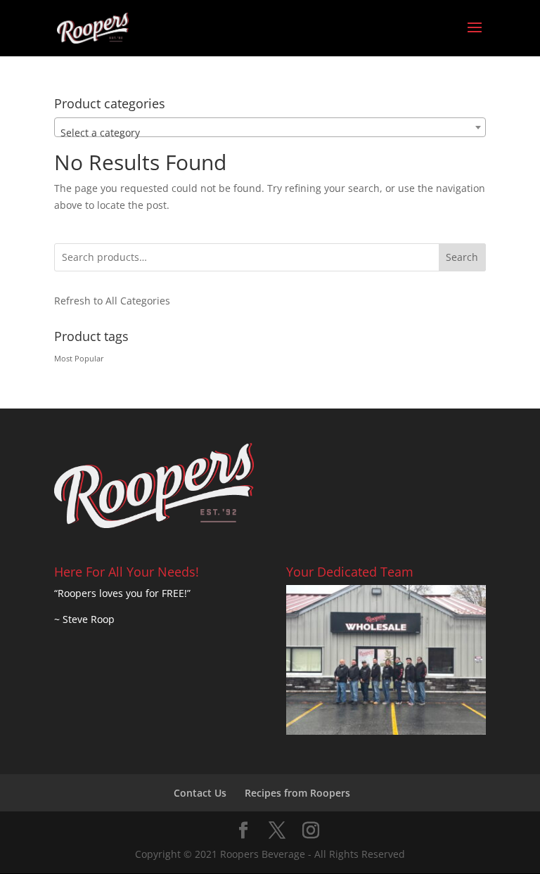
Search (462, 257)
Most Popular (79, 359)
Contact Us (200, 792)
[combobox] (270, 127)
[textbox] (270, 133)
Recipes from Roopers (297, 792)
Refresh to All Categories (112, 300)
